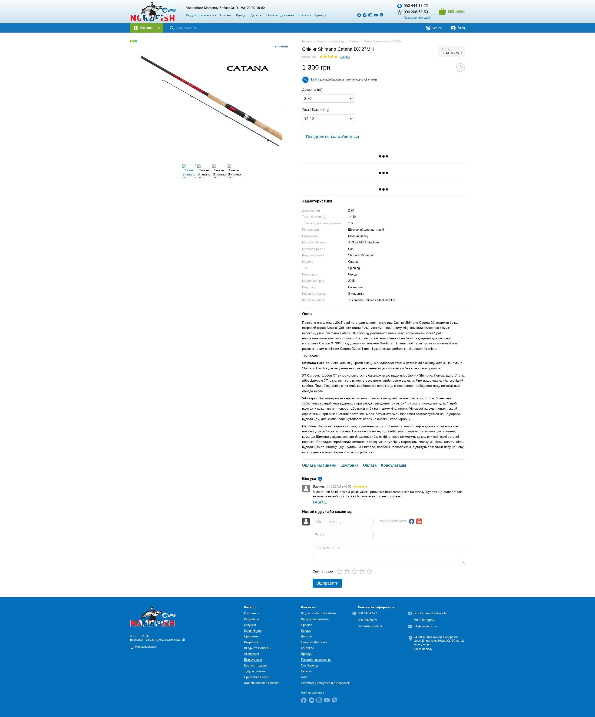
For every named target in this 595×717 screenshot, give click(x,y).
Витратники (252, 642)
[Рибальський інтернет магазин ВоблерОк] (153, 616)
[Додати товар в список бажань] (460, 67)
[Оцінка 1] (340, 571)
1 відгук (345, 56)
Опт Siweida (309, 665)
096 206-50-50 (416, 12)
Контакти (304, 15)
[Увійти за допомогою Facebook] (411, 521)
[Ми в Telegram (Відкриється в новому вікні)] (365, 15)
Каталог (306, 671)
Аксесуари (251, 654)
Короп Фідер (252, 631)
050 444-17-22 (416, 6)
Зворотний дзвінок (370, 626)
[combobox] (328, 98)
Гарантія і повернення (316, 659)
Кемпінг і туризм (255, 665)
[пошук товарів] (171, 28)
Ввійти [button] (315, 79)
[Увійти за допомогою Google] (419, 521)
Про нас (226, 15)
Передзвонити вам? (417, 17)
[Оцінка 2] (348, 571)
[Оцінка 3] (355, 571)
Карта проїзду (423, 649)
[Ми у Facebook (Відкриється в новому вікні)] (359, 15)
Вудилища (251, 619)
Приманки (251, 636)
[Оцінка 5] (370, 571)
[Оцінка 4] (363, 571)
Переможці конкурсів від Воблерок (325, 683)
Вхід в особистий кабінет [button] (318, 613)
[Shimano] (281, 46)
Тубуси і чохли (254, 671)
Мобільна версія (145, 646)
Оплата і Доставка (280, 15)
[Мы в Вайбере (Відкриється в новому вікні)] (381, 15)
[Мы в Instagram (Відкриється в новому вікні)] (370, 15)
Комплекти (251, 613)
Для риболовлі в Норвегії (262, 683)
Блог (304, 677)
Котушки (250, 625)
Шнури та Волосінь (257, 648)
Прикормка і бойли (257, 677)
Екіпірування (253, 659)
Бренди (320, 15)
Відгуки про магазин (201, 15)
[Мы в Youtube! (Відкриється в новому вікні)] (376, 15)
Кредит (241, 15)
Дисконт (257, 15)
